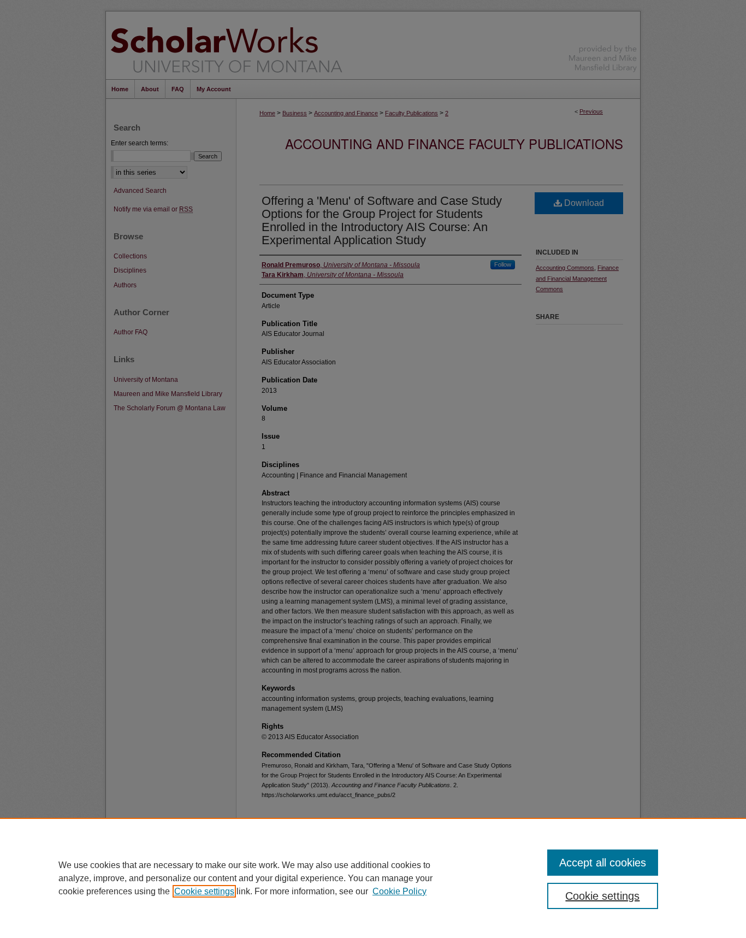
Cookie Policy (399, 891)
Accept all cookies (602, 863)
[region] (373, 878)
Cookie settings (204, 891)
